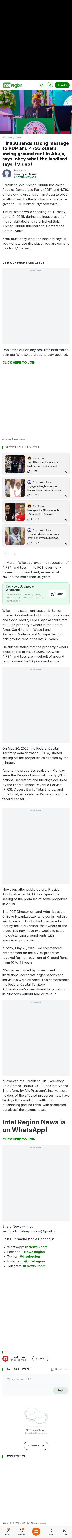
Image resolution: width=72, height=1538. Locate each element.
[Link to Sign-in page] (50, 85)
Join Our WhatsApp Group (23, 263)
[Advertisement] (36, 35)
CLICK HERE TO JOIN (18, 362)
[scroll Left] (5, 553)
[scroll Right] (15, 553)
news (18, 137)
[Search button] (42, 85)
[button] (7, 1532)
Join (60, 594)
